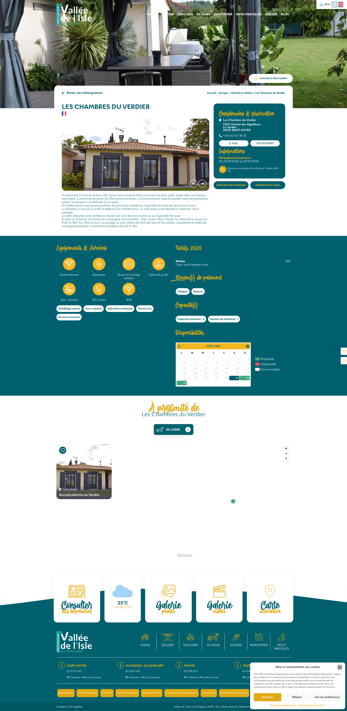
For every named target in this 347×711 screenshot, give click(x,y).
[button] (340, 667)
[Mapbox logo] (185, 555)
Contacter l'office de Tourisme (85, 677)
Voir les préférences (327, 697)
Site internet (265, 143)
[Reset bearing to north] (286, 458)
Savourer (185, 14)
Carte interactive (127, 693)
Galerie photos (152, 693)
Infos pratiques (249, 14)
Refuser (297, 697)
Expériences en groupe (234, 693)
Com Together (75, 706)
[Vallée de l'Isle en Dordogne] (74, 14)
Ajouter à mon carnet (273, 78)
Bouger (168, 14)
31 (184, 382)
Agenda (271, 14)
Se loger (203, 14)
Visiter (152, 14)
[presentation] (194, 184)
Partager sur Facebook (231, 185)
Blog (285, 14)
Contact (107, 693)
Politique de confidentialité (283, 705)
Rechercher (66, 693)
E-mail (233, 143)
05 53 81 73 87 (132, 671)
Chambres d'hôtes (242, 92)
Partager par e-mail (268, 185)
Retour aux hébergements (85, 92)
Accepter (267, 697)
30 (247, 378)
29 (237, 378)
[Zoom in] (286, 448)
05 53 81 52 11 (191, 671)
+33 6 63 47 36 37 (235, 135)
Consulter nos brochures (181, 693)
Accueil (211, 92)
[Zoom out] (286, 453)
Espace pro (208, 693)
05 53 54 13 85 (74, 671)
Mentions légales (249, 706)
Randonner (223, 14)
